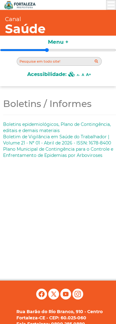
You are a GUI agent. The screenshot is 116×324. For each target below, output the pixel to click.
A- (78, 75)
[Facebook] (42, 298)
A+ (88, 74)
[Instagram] (77, 298)
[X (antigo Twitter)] (54, 298)
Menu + (58, 42)
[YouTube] (66, 298)
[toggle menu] (111, 5)
